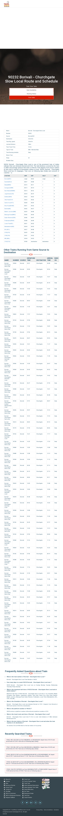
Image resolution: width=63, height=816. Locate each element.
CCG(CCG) (7, 241)
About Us (8, 779)
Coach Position (27, 797)
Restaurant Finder (28, 793)
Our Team (26, 791)
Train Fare (26, 795)
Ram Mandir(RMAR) (10, 190)
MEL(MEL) (7, 238)
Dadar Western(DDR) (10, 217)
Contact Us (8, 789)
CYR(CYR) (7, 235)
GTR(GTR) (7, 232)
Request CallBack (10, 797)
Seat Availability (31, 90)
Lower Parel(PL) (9, 223)
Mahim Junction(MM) (10, 211)
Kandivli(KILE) (8, 182)
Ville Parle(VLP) (9, 199)
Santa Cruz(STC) (9, 202)
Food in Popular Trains (29, 781)
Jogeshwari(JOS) (9, 193)
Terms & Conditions (48, 809)
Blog (6, 783)
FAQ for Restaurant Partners (13, 795)
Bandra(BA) (8, 208)
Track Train (26, 783)
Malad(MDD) (8, 185)
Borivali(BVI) (8, 179)
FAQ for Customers (10, 793)
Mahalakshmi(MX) (9, 226)
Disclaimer (56, 809)
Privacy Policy (39, 809)
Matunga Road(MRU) (10, 214)
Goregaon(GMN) (9, 187)
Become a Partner (10, 785)
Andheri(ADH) (8, 196)
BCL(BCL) (7, 229)
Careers (7, 781)
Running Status (31, 94)
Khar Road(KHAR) (9, 205)
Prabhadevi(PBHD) (9, 220)
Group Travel (8, 787)
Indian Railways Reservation (31, 785)
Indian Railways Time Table (30, 787)
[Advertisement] (31, 11)
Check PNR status (28, 789)
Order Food (26, 779)
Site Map (7, 791)
